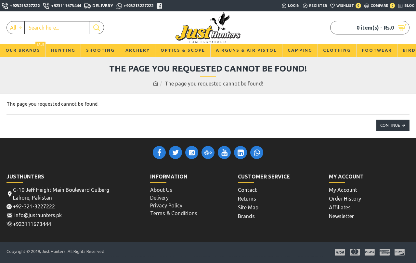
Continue (390, 125)
